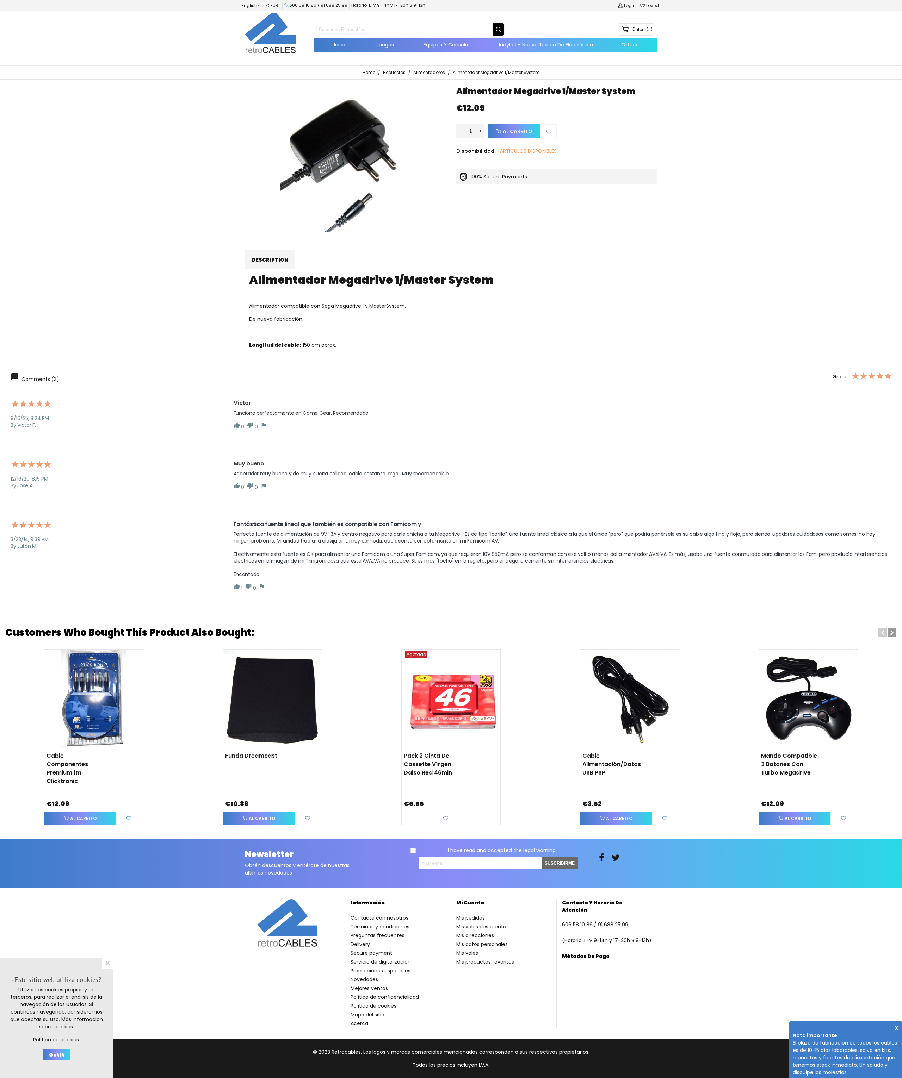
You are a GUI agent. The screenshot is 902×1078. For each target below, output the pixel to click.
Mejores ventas (369, 988)
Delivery (360, 944)
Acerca (359, 1023)
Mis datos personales (482, 944)
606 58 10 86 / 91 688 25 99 (318, 5)
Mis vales (467, 953)
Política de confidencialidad (385, 997)
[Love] (549, 131)
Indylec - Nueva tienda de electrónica (546, 44)
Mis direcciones (475, 935)
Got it (56, 1054)
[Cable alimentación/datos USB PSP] (629, 699)
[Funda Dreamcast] (272, 699)
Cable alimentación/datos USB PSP (611, 764)
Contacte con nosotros (379, 917)
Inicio (340, 44)
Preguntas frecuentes (377, 935)
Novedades (364, 979)
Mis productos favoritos (485, 961)
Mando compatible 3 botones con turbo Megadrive (789, 764)
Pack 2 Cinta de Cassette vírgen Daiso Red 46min (428, 764)
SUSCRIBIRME (560, 863)
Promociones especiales (380, 970)
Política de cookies (373, 1005)
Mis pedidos (470, 917)
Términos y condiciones (380, 926)
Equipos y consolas (447, 44)
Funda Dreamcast (251, 756)
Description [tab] (270, 259)
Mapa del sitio (367, 1014)
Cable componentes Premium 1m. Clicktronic (67, 768)
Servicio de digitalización (381, 961)
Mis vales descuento (481, 926)
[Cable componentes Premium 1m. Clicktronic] (93, 699)
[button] (882, 632)
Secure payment (371, 953)
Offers (629, 44)
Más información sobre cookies (71, 1023)
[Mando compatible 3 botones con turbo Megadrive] (808, 699)
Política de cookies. (56, 1039)
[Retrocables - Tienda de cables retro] (270, 33)
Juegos (385, 44)
